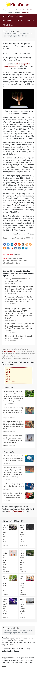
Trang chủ (6, 31)
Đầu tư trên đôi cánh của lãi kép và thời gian (5, 583)
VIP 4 (8, 377)
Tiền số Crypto (8, 25)
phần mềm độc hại (10, 261)
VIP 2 (8, 372)
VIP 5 (8, 379)
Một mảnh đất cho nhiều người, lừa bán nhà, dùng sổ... (22, 560)
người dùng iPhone (15, 258)
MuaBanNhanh (22, 10)
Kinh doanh (20, 16)
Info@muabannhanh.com (11, 658)
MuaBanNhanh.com (10, 351)
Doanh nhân (29, 20)
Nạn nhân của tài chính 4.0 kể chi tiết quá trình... (22, 584)
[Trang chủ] (4, 16)
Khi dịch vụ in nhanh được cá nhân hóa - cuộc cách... (5, 534)
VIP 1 (8, 370)
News (4, 666)
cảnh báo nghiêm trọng (11, 263)
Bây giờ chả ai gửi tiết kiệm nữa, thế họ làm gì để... (5, 607)
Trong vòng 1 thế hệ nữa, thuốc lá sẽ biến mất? (22, 606)
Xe (33, 10)
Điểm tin (10, 16)
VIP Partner (10, 381)
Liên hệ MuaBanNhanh (17, 511)
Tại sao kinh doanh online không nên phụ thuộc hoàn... (22, 534)
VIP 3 (8, 374)
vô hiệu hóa (22, 261)
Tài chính (19, 20)
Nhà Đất (29, 10)
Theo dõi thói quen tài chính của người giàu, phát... (5, 560)
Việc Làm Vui (25, 12)
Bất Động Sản (8, 20)
